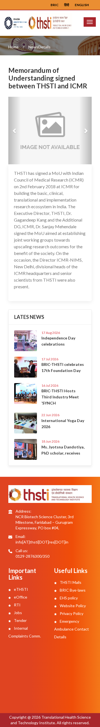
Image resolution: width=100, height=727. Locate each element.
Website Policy (72, 605)
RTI (17, 604)
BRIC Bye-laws (72, 590)
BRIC (55, 5)
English (82, 5)
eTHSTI (20, 589)
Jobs (17, 612)
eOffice (20, 597)
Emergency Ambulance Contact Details (71, 629)
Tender (20, 620)
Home (13, 46)
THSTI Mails (70, 582)
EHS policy (68, 598)
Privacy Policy (71, 613)
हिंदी (66, 5)
